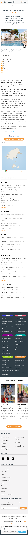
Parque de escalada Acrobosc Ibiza (12, 195)
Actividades (4, 488)
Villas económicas (6, 338)
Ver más (3, 207)
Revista (4, 328)
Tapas (16, 347)
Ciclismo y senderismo (5, 373)
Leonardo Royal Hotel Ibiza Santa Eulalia (13, 259)
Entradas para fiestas (7, 326)
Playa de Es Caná (12, 238)
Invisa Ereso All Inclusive (13, 277)
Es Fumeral (10, 223)
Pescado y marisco (19, 341)
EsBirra (6, 228)
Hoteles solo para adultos (19, 325)
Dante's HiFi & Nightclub (11, 292)
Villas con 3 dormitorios (5, 342)
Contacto (17, 442)
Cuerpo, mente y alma (7, 370)
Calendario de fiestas (7, 318)
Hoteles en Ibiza (5, 469)
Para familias (5, 360)
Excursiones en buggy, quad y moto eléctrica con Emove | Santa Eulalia (12, 200)
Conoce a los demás (14, 426)
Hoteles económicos (20, 331)
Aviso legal (3, 446)
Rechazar (14, 531)
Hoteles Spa (18, 328)
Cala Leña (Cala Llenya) (11, 244)
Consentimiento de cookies (19, 438)
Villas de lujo (5, 350)
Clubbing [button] (7, 315)
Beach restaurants (19, 349)
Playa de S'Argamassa (10, 249)
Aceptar (22, 531)
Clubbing (3, 483)
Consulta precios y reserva (14, 139)
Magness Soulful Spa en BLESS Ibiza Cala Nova (13, 186)
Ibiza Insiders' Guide (7, 331)
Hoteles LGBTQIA (19, 318)
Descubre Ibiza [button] (20, 356)
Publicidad (3, 443)
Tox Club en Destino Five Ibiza (12, 297)
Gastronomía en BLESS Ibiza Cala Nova (13, 215)
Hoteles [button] (20, 315)
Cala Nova (12, 241)
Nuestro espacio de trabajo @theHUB (20, 445)
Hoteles (3, 6)
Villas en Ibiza (4, 471)
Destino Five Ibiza (9, 295)
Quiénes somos (4, 440)
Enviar (23, 508)
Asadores (17, 344)
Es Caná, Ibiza (12, 132)
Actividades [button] (7, 356)
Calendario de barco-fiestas (7, 322)
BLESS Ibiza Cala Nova (13, 264)
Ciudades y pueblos (19, 360)
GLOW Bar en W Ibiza (9, 289)
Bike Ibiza (7, 205)
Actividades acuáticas (5, 363)
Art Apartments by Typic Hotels (13, 268)
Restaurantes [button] (20, 335)
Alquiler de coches (19, 365)
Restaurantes (4, 485)
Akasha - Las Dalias (10, 287)
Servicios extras (6, 353)
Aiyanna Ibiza (10, 225)
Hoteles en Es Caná (11, 6)
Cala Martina (8, 247)
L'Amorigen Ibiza (12, 219)
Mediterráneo (18, 338)
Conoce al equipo (5, 437)
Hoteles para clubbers (20, 321)
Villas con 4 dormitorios (5, 346)
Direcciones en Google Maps (15, 171)
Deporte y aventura (7, 367)
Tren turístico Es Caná (13, 190)
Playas (16, 363)
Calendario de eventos (18, 369)
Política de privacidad (6, 449)
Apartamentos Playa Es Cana (12, 273)
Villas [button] (7, 335)
